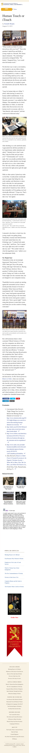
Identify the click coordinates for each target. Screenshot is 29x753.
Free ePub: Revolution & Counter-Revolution (14, 736)
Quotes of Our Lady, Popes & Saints (14, 673)
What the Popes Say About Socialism (14, 721)
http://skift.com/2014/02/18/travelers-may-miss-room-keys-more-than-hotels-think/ (17, 429)
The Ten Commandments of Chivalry (14, 573)
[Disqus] (14, 527)
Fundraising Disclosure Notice (9, 745)
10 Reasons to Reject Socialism (14, 719)
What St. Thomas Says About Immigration (12, 568)
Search (22, 744)
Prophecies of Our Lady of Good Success (13, 563)
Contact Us (18, 744)
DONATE (6, 9)
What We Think (14, 732)
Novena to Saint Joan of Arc (11, 577)
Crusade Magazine (14, 734)
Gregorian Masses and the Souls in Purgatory (13, 582)
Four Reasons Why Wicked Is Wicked (14, 558)
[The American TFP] (12, 4)
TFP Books (14, 739)
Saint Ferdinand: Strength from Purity (14, 691)
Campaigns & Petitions (14, 723)
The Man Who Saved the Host (14, 708)
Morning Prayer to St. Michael (12, 554)
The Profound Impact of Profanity (14, 706)
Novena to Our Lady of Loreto (14, 678)
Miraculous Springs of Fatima (14, 693)
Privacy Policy (18, 745)
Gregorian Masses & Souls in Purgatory (14, 689)
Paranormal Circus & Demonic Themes (14, 701)
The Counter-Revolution (14, 714)
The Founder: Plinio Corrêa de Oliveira (14, 586)
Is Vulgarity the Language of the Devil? (14, 704)
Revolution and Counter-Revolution (14, 716)
